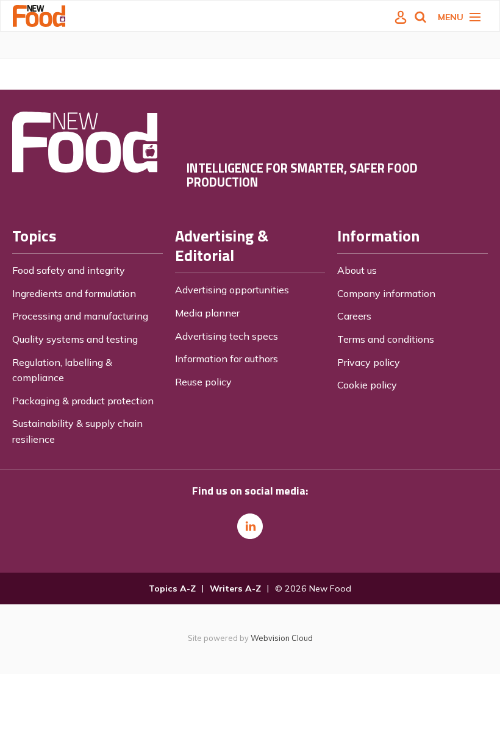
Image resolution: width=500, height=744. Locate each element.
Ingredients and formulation (74, 293)
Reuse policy (203, 382)
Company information (386, 293)
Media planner (207, 313)
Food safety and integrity (68, 270)
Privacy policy (368, 362)
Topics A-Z (172, 588)
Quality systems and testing (75, 339)
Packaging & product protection (83, 401)
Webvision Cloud (282, 638)
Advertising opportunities (232, 290)
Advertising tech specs (226, 336)
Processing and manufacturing (80, 316)
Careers (354, 316)
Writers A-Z (235, 588)
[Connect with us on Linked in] (250, 526)
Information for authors (226, 358)
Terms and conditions (385, 339)
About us (357, 270)
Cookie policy (367, 385)
